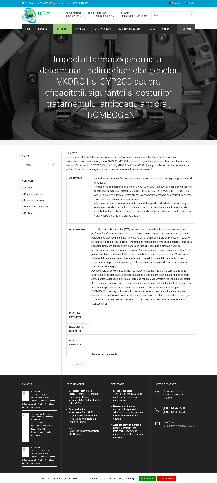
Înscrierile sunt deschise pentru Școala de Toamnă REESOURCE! (42, 417)
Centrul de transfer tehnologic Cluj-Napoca (84, 431)
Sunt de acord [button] (147, 478)
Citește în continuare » (32, 407)
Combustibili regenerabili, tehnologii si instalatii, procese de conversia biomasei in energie (128, 412)
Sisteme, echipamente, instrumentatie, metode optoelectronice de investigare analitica (128, 431)
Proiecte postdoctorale (36, 206)
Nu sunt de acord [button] (166, 478)
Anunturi (28, 187)
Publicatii (29, 213)
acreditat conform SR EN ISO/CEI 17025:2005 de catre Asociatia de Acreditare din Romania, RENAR (83, 415)
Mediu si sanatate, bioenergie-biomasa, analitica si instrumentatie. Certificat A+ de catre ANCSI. (84, 397)
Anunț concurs (37, 392)
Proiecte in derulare (34, 200)
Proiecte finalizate (74, 364)
